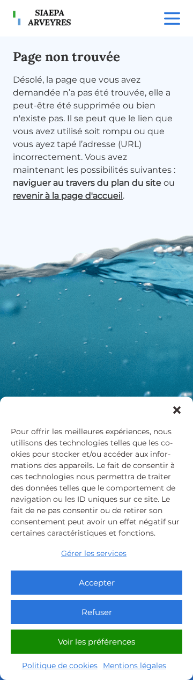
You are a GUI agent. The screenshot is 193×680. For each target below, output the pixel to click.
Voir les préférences (96, 642)
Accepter (97, 582)
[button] (177, 410)
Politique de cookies (60, 665)
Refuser (96, 612)
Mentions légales (134, 665)
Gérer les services (94, 553)
